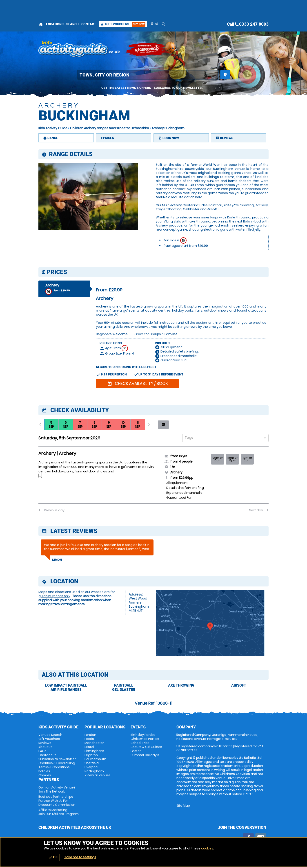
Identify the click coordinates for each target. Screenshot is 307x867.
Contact (88, 24)
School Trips (140, 743)
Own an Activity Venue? (57, 789)
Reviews (44, 743)
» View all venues (98, 775)
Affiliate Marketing (58, 812)
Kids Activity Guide (52, 128)
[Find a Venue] (147, 75)
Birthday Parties (143, 734)
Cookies (44, 775)
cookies (207, 848)
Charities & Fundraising (56, 763)
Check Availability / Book (137, 383)
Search (72, 24)
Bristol (89, 747)
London (90, 734)
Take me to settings (80, 857)
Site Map (183, 805)
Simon (57, 560)
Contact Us (47, 755)
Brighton (91, 755)
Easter (136, 751)
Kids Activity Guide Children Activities (79, 49)
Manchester (94, 743)
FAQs (42, 751)
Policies (44, 771)
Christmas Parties (145, 739)
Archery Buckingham (168, 128)
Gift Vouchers (122, 24)
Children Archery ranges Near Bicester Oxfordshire (109, 128)
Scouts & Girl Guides (146, 747)
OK (53, 857)
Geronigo (147, 49)
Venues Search (50, 734)
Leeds (89, 739)
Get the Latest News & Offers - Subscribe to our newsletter (152, 88)
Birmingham (94, 751)
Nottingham (94, 771)
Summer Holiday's (145, 755)
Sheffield (92, 763)
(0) (156, 23)
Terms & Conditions (54, 767)
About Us (45, 747)
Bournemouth (95, 759)
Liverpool (91, 767)
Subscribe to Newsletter (57, 759)
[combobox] (224, 438)
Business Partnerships (56, 800)
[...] (40, 476)
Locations (55, 24)
